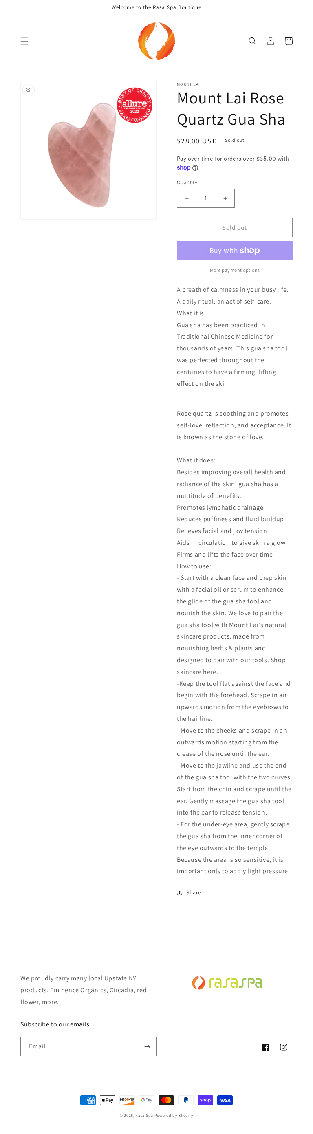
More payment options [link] (235, 270)
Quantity (187, 182)
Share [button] (193, 892)
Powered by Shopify (174, 1115)
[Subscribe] (147, 1046)
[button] (24, 41)
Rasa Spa (144, 1115)
